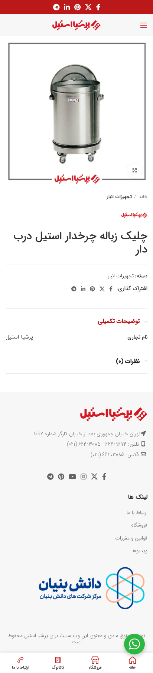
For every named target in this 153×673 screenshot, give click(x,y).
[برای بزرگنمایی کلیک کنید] (134, 170)
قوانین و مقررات (131, 538)
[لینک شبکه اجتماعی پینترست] (77, 7)
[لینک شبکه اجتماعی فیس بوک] (98, 7)
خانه (142, 197)
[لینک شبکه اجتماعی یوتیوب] (72, 476)
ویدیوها (139, 551)
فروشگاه (139, 525)
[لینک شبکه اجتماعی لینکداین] (67, 7)
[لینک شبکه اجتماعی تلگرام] (56, 7)
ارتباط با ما (137, 512)
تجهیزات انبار (119, 197)
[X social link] (88, 7)
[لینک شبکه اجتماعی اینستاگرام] (83, 476)
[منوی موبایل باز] (143, 25)
